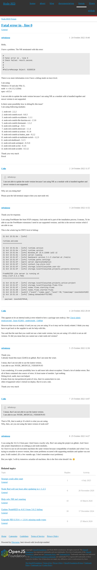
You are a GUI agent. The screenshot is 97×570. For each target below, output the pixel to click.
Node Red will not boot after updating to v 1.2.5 (23, 489)
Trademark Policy (50, 554)
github (91, 10)
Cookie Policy (47, 565)
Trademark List (64, 554)
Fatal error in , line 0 (16, 25)
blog (52, 3)
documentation (66, 3)
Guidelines (24, 536)
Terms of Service (37, 536)
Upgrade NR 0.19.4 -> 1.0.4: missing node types (23, 519)
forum (81, 3)
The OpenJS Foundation (34, 563)
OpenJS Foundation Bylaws (73, 563)
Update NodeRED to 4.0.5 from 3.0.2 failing (22, 509)
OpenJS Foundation (39, 550)
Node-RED (9, 3)
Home (3, 536)
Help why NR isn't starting (13, 499)
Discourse (15, 542)
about (42, 3)
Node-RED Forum (8, 19)
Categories (13, 536)
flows (92, 3)
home (32, 3)
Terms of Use (47, 563)
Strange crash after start (12, 478)
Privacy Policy (53, 536)
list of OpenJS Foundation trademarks (43, 557)
